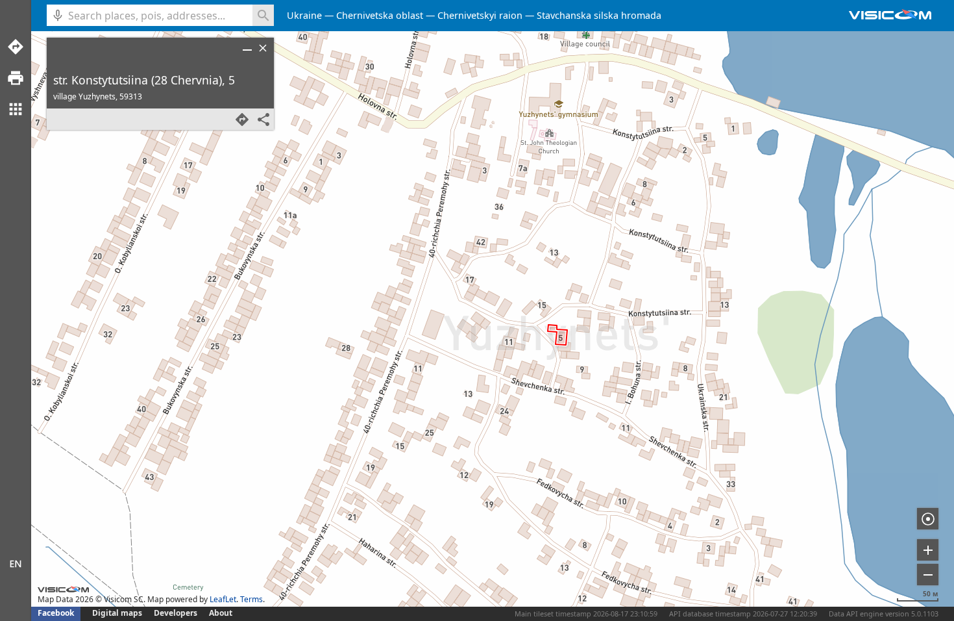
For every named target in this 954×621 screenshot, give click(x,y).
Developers (175, 612)
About (220, 612)
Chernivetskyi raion (479, 15)
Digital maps (118, 612)
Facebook (56, 612)
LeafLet (223, 599)
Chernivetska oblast (379, 15)
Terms (251, 599)
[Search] (263, 15)
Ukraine (304, 15)
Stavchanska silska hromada (599, 15)
